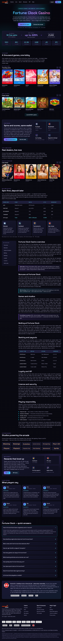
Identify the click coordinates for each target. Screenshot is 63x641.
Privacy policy (52, 615)
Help (33, 2)
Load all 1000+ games (31, 114)
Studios (25, 615)
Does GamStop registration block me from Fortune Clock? (18, 539)
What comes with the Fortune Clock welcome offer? (16, 543)
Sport (20, 2)
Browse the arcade (38, 24)
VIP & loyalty (39, 613)
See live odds (23, 139)
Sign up (58, 2)
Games (12, 2)
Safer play (6, 263)
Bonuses (25, 2)
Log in (52, 2)
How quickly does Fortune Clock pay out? (13, 561)
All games (26, 607)
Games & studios (7, 250)
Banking (5, 255)
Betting (5, 252)
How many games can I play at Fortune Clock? (15, 552)
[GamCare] (24, 595)
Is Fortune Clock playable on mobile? (12, 575)
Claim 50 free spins (24, 24)
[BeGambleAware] (15, 595)
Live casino (26, 611)
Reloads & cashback (41, 611)
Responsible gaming (54, 611)
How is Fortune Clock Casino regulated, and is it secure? (17, 527)
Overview (6, 245)
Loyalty (5, 258)
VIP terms (15, 472)
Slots (25, 609)
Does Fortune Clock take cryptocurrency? (14, 570)
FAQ (50, 607)
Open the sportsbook (10, 139)
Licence (5, 260)
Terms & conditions (53, 613)
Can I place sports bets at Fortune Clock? (13, 566)
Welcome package (40, 609)
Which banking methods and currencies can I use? (16, 557)
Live (16, 2)
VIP (29, 2)
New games (26, 613)
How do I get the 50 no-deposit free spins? (14, 548)
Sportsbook (39, 607)
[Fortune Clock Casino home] (5, 2)
